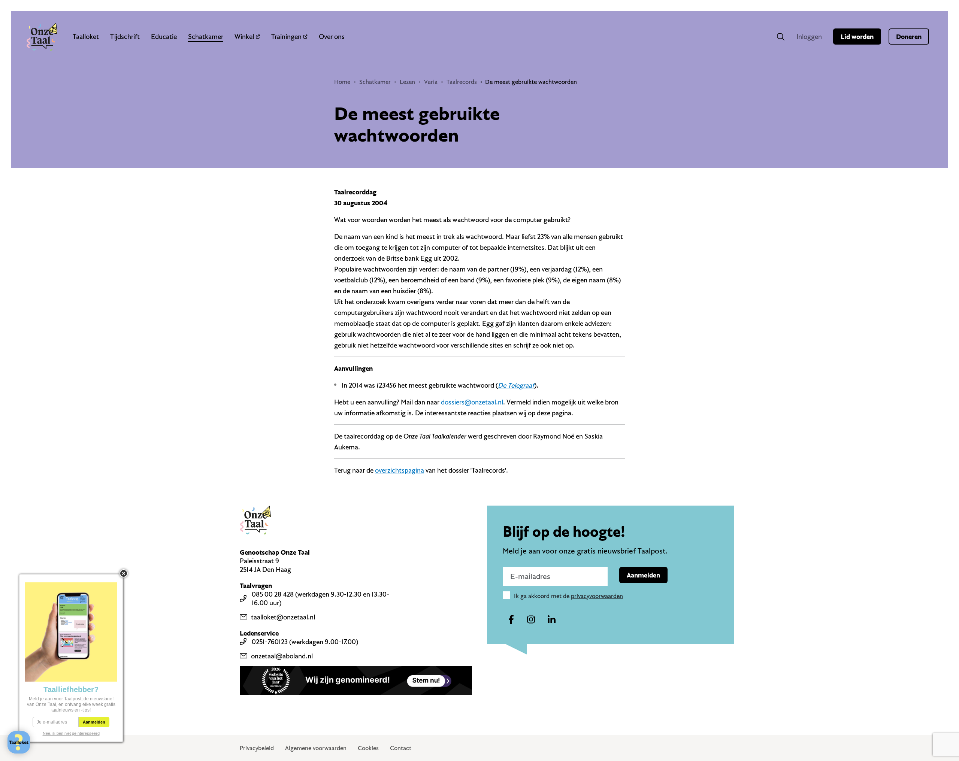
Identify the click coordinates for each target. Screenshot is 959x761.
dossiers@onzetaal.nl (472, 402)
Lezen (407, 81)
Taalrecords (462, 81)
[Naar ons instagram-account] (531, 620)
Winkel (244, 36)
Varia (431, 81)
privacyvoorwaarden (597, 596)
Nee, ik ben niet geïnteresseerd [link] (71, 733)
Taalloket (86, 36)
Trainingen (286, 36)
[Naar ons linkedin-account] (551, 620)
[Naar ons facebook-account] (511, 620)
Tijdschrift (125, 36)
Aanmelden (643, 575)
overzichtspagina (399, 470)
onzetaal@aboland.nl (282, 656)
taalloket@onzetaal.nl (283, 617)
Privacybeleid (257, 748)
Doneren (909, 36)
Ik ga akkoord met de (568, 596)
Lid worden (857, 36)
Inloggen (809, 36)
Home (342, 81)
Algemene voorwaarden (316, 748)
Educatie (164, 36)
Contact (400, 748)
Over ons (332, 36)
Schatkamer (205, 36)
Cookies (368, 748)
